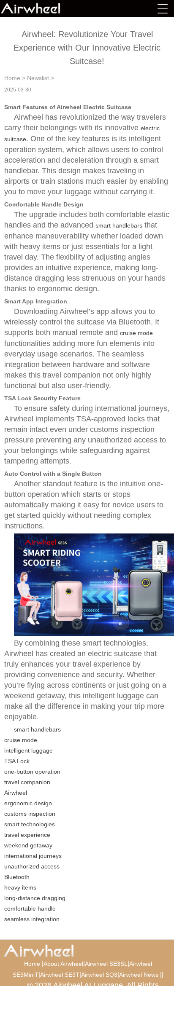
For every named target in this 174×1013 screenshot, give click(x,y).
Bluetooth (17, 877)
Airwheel (15, 792)
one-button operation (32, 771)
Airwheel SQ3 (99, 974)
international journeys (33, 855)
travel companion (27, 782)
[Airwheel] (43, 8)
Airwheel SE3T (59, 974)
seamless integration (32, 919)
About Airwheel (63, 963)
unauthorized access (32, 866)
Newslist (38, 78)
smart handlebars (118, 225)
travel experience (27, 834)
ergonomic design (28, 803)
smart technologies (29, 824)
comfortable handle (30, 908)
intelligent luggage (28, 750)
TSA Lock (17, 761)
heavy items (20, 887)
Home (12, 78)
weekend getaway (28, 845)
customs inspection (29, 813)
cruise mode (136, 333)
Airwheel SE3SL (106, 963)
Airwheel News (138, 974)
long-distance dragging (34, 898)
